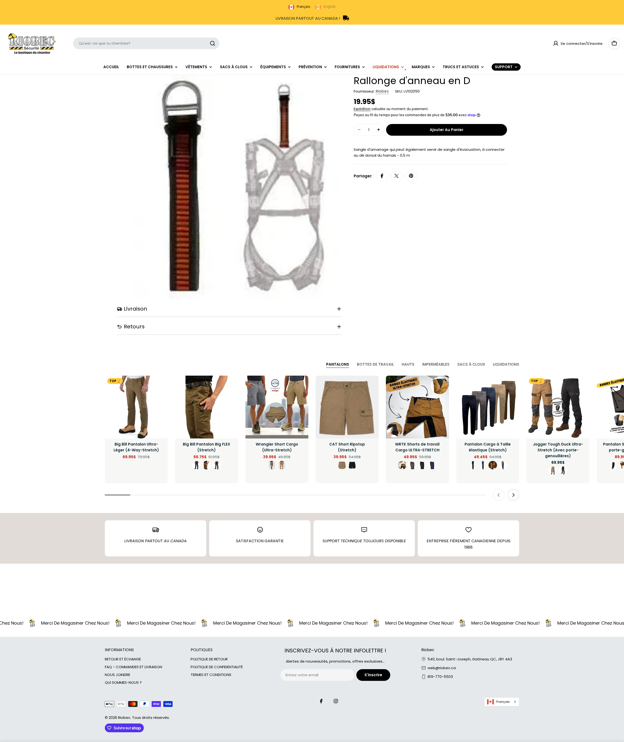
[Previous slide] (499, 495)
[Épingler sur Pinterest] (411, 176)
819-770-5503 (440, 676)
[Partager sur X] (396, 176)
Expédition (362, 109)
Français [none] (303, 6)
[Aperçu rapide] (160, 386)
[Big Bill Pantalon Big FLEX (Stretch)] (206, 407)
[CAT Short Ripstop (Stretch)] (347, 407)
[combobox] (146, 43)
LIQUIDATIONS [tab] (506, 364)
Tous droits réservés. (151, 717)
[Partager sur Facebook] (382, 176)
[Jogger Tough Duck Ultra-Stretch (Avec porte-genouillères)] (557, 407)
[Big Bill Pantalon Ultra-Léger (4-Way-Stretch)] (136, 407)
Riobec (382, 91)
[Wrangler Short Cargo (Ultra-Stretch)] (276, 407)
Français (503, 702)
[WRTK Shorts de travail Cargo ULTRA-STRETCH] (417, 407)
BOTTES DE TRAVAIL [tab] (375, 364)
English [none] (329, 6)
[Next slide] (513, 495)
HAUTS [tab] (408, 364)
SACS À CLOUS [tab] (471, 364)
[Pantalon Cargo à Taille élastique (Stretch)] (487, 407)
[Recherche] (212, 43)
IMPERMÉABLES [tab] (435, 364)
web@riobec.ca (442, 667)
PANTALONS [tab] (337, 364)
